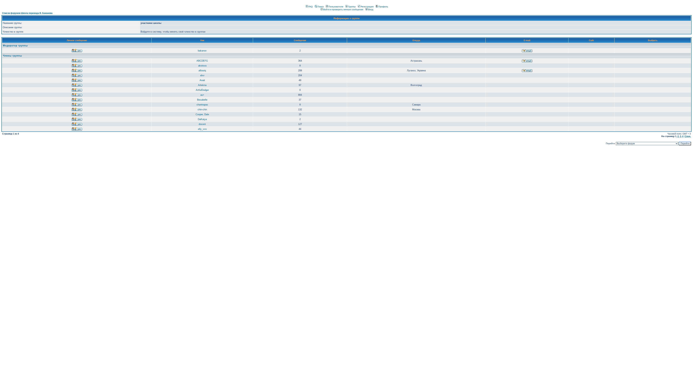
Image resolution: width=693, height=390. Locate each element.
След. (688, 136)
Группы (352, 6)
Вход (370, 9)
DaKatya (202, 119)
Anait (202, 80)
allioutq (202, 70)
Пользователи (335, 6)
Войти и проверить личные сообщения (343, 9)
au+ (202, 95)
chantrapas (202, 104)
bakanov (202, 50)
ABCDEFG (202, 60)
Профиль (383, 6)
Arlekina (202, 85)
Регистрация (367, 6)
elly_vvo (202, 129)
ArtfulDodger (202, 90)
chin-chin (202, 109)
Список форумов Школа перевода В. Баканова (27, 13)
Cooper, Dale (202, 114)
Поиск (320, 6)
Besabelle (202, 99)
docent (202, 124)
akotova (202, 65)
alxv (202, 75)
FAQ (310, 6)
